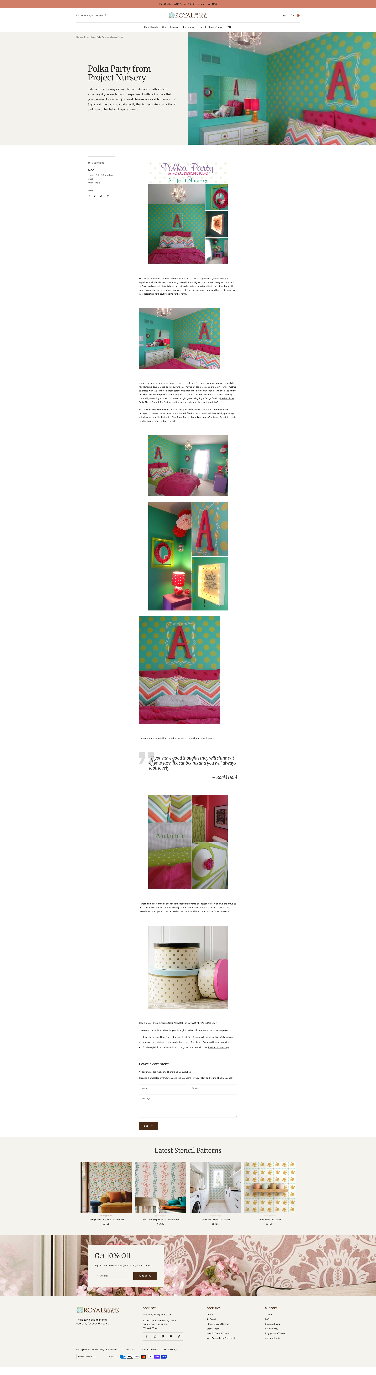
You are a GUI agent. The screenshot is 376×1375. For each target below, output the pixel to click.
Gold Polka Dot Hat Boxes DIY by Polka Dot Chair (192, 1023)
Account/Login (272, 1338)
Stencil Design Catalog (218, 1324)
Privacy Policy (198, 1078)
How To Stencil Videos (211, 27)
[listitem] (89, 196)
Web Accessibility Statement (221, 1338)
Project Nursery (207, 903)
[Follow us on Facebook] (147, 1336)
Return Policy (271, 1328)
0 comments (98, 163)
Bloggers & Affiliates (275, 1333)
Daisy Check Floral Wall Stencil (215, 1219)
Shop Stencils (151, 27)
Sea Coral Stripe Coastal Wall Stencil (161, 1219)
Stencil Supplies (170, 27)
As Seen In (212, 1319)
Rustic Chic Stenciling (218, 1047)
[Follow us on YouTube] (171, 1336)
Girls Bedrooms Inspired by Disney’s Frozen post (211, 1037)
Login (283, 15)
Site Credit (130, 1349)
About (210, 1314)
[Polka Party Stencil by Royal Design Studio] (188, 212)
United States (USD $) (87, 1357)
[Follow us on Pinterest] (163, 1336)
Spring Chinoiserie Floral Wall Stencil (106, 1219)
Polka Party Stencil (203, 907)
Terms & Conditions (150, 1349)
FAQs (229, 27)
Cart (295, 15)
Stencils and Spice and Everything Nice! (210, 1042)
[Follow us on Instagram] (155, 1336)
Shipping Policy (272, 1324)
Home (79, 37)
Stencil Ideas (188, 27)
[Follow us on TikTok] (179, 1336)
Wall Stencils (94, 182)
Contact (269, 1314)
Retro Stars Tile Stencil (270, 1219)
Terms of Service (218, 1078)
